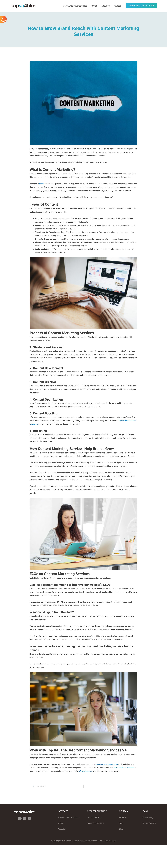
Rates (94, 6)
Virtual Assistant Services (75, 6)
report (41, 183)
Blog (121, 829)
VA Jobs (117, 6)
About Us (106, 6)
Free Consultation (94, 817)
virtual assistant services (123, 767)
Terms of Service (149, 823)
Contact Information (95, 823)
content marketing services (107, 764)
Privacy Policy (147, 817)
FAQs (121, 823)
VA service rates (85, 771)
